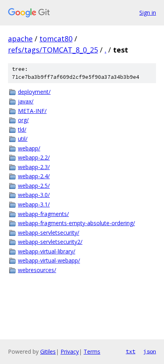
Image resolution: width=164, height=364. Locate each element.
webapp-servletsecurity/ (48, 232)
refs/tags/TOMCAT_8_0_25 (53, 50)
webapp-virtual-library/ (46, 251)
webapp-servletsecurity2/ (50, 241)
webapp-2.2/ (34, 157)
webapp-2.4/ (34, 176)
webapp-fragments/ (43, 214)
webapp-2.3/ (34, 167)
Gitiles (48, 351)
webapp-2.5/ (34, 185)
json (149, 351)
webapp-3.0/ (34, 195)
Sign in (147, 12)
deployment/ (34, 91)
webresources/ (37, 270)
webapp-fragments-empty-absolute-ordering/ (76, 223)
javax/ (25, 101)
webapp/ (29, 148)
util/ (22, 138)
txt (130, 351)
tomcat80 (55, 38)
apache (20, 38)
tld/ (22, 129)
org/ (23, 120)
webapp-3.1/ (34, 204)
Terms (92, 351)
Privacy (70, 351)
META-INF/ (32, 111)
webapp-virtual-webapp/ (49, 260)
